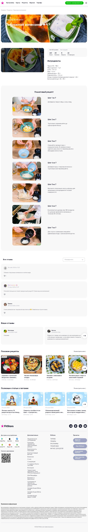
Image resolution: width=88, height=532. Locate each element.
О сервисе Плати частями (33, 464)
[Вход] (86, 3)
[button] (74, 260)
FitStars (53, 435)
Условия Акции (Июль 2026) (34, 492)
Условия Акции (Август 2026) (32, 496)
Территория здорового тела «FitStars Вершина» (33, 472)
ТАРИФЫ (53, 439)
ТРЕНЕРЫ (53, 441)
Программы (10, 3)
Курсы (18, 3)
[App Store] (9, 439)
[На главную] (2, 3)
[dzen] (75, 426)
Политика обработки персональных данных (32, 445)
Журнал (32, 3)
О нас (29, 459)
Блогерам (30, 468)
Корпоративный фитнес (32, 453)
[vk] (80, 426)
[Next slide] (84, 335)
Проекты (76, 435)
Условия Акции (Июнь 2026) (34, 489)
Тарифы (39, 3)
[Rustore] (17, 439)
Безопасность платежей (32, 450)
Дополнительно (32, 435)
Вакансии (30, 457)
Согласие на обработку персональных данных (32, 484)
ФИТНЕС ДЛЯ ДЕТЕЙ (56, 448)
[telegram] (71, 426)
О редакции (31, 461)
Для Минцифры (32, 475)
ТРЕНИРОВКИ (54, 446)
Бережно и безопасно (30, 478)
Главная (3, 10)
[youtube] (85, 426)
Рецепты (25, 3)
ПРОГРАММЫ (54, 443)
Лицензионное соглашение (32, 439)
